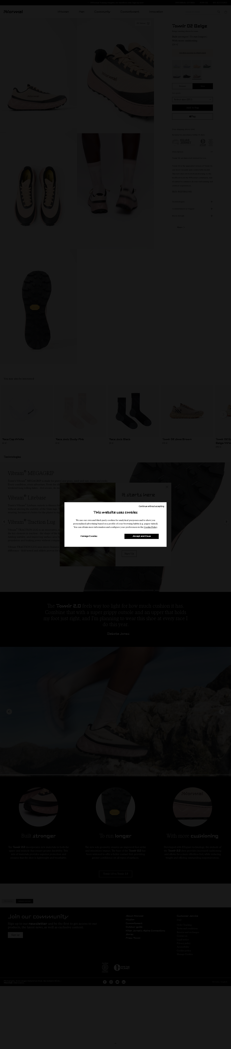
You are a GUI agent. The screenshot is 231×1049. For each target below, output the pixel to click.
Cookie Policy (150, 527)
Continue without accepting (151, 506)
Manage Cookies (88, 536)
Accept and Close (141, 536)
